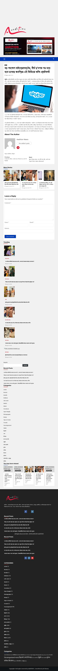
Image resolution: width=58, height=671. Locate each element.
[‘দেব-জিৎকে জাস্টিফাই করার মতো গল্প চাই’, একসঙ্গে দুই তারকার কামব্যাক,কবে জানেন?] (9, 250)
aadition (9, 153)
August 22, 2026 (43, 187)
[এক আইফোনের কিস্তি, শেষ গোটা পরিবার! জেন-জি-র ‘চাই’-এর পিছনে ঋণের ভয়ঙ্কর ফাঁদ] (46, 175)
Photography (7, 414)
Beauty (5, 392)
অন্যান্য (5, 428)
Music (5, 406)
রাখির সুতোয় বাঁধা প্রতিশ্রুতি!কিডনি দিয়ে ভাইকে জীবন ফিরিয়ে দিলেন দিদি (16, 378)
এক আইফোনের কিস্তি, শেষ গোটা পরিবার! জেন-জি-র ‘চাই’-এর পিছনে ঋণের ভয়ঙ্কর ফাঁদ (46, 184)
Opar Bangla (7, 411)
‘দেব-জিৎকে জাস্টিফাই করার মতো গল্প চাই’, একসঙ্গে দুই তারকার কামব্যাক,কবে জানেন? (18, 372)
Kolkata (6, 398)
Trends (5, 422)
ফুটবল (5, 447)
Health (5, 395)
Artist (5, 389)
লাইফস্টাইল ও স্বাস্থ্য (7, 458)
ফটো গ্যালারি (6, 444)
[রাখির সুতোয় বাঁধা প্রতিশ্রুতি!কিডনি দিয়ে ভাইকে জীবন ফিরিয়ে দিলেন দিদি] (12, 175)
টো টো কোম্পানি (6, 439)
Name (7, 222)
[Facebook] (25, 511)
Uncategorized (7, 425)
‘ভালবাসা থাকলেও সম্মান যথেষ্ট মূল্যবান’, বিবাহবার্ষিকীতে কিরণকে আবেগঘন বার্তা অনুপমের (19, 383)
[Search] (53, 59)
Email (32, 222)
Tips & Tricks (7, 420)
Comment (8, 203)
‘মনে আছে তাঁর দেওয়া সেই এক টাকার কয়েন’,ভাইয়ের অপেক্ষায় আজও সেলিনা (29, 184)
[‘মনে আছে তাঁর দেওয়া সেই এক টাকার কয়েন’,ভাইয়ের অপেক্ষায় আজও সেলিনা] (29, 175)
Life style (6, 400)
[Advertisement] (29, 10)
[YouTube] (32, 558)
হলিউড (5, 461)
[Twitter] (29, 511)
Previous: (16, 158)
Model (5, 403)
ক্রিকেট (5, 431)
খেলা (4, 433)
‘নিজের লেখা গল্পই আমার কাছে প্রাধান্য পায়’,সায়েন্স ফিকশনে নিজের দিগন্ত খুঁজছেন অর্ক (18, 375)
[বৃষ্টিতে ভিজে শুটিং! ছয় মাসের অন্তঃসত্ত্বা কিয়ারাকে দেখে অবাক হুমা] (12, 348)
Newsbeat (6, 409)
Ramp (5, 417)
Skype (13, 153)
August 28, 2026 (9, 186)
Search (5, 362)
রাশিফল (5, 455)
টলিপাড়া (6, 258)
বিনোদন (29, 179)
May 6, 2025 (8, 75)
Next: (39, 159)
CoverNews (38, 668)
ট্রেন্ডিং (6, 65)
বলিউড (26, 179)
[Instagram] (32, 511)
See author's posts (24, 143)
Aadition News (22, 139)
